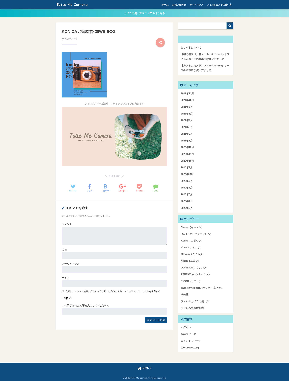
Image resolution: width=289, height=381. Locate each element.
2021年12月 (187, 93)
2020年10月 (187, 160)
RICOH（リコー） (191, 281)
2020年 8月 (187, 174)
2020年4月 (187, 201)
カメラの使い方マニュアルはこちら (144, 13)
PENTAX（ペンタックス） (196, 274)
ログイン (186, 327)
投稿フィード (188, 334)
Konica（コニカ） (191, 247)
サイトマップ (196, 4)
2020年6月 (187, 187)
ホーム (165, 4)
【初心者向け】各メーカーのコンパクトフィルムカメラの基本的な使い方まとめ (205, 56)
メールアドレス (71, 263)
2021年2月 (187, 133)
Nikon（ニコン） (190, 260)
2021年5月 (187, 113)
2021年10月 (187, 100)
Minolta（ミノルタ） (193, 254)
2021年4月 (187, 120)
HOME (146, 368)
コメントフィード (191, 340)
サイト (65, 277)
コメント (67, 224)
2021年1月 (187, 140)
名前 (64, 249)
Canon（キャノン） (192, 227)
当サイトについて (191, 47)
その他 (184, 294)
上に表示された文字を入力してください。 (86, 305)
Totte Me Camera (72, 4)
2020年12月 (187, 147)
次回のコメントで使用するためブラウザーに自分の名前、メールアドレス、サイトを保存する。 (114, 291)
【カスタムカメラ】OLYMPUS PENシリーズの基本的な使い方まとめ (205, 68)
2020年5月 (187, 194)
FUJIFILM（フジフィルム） (197, 234)
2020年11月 (187, 154)
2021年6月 (187, 106)
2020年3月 (187, 208)
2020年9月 (187, 167)
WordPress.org (190, 347)
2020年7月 (187, 181)
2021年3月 (187, 127)
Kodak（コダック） (192, 240)
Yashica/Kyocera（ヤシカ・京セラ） (202, 287)
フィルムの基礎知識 (192, 308)
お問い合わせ (179, 4)
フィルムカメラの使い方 (219, 4)
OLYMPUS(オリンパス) (194, 267)
